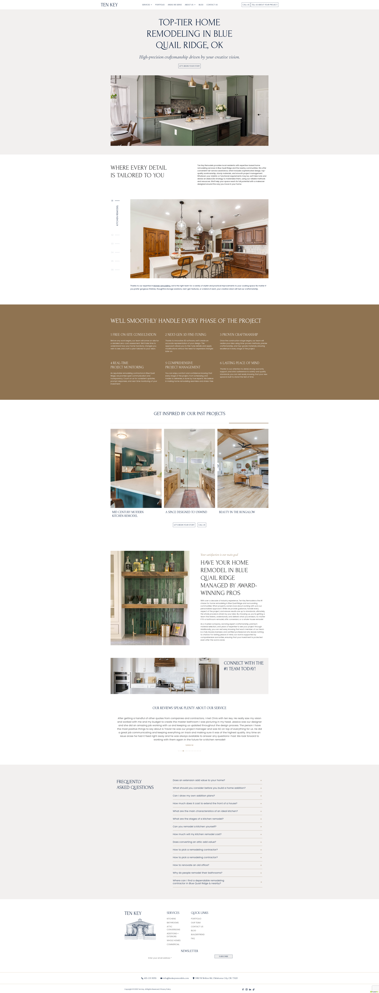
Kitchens (171, 908)
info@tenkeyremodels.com (176, 967)
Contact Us (212, 4)
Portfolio (160, 4)
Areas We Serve (175, 4)
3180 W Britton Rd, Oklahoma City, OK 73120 (216, 967)
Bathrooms (173, 912)
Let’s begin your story (189, 66)
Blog (201, 4)
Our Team (196, 912)
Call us (246, 4)
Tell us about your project (264, 4)
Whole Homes (174, 929)
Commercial (173, 933)
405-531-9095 (150, 967)
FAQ (193, 927)
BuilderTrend (198, 923)
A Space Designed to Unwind (240, 512)
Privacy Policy (165, 978)
